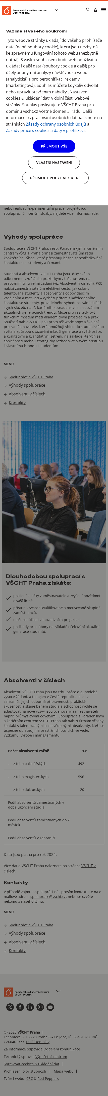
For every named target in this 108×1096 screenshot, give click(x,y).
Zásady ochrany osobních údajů (56, 124)
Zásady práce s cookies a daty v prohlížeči (45, 130)
